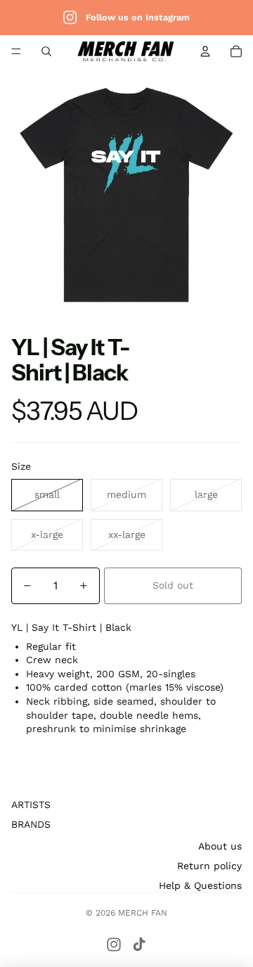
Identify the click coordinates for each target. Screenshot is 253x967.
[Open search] (46, 51)
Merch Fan (142, 913)
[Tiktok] (139, 944)
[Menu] (16, 51)
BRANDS (31, 824)
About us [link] (220, 846)
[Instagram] (113, 944)
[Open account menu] (205, 51)
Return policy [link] (209, 865)
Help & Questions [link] (200, 885)
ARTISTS (31, 804)
